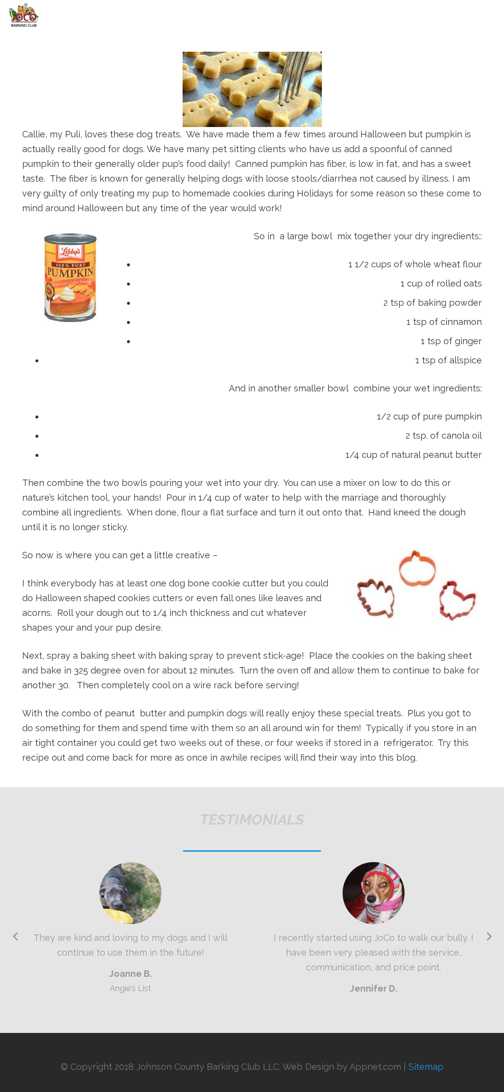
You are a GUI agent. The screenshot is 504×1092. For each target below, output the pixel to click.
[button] (490, 15)
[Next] (488, 936)
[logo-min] (24, 14)
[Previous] (15, 936)
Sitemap (426, 1066)
